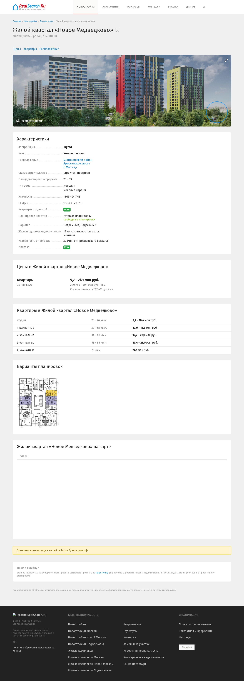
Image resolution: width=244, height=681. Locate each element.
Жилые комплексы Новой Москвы (91, 664)
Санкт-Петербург (134, 664)
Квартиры (30, 49)
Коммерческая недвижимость (143, 657)
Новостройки (86, 6)
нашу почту (102, 572)
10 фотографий (31, 121)
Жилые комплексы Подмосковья (90, 670)
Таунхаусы (133, 6)
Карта (24, 456)
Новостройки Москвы (82, 631)
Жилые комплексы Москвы (86, 657)
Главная (17, 21)
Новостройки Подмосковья (86, 644)
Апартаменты (111, 6)
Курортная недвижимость (140, 650)
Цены (17, 49)
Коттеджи (154, 6)
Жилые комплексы (80, 650)
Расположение (49, 49)
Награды (185, 637)
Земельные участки (136, 644)
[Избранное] (204, 7)
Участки (173, 6)
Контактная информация (196, 631)
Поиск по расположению (195, 624)
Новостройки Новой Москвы (87, 637)
